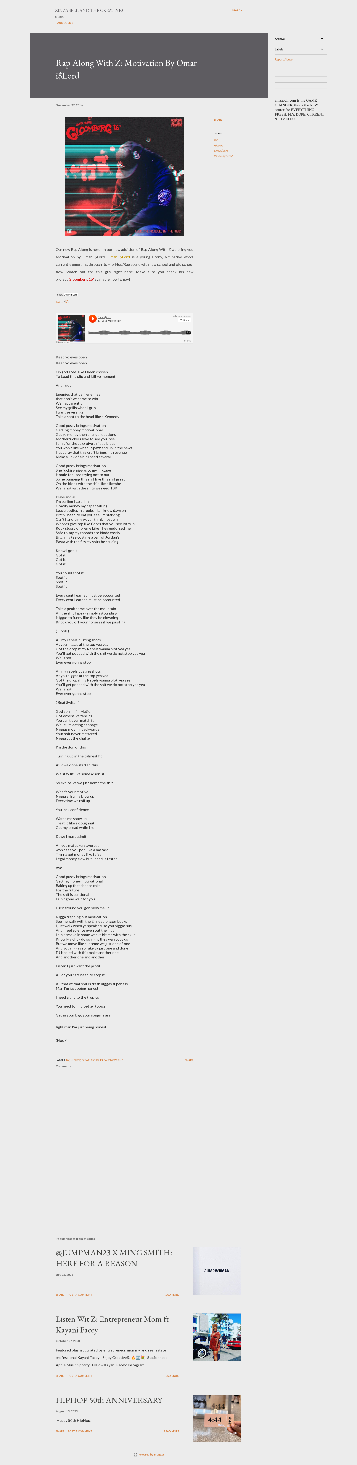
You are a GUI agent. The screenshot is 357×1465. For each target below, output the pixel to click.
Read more (171, 1294)
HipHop (218, 145)
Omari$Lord (221, 150)
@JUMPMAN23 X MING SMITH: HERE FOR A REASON (114, 1258)
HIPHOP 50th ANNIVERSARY (109, 1400)
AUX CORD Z (65, 22)
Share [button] (218, 119)
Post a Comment (80, 1294)
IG (67, 301)
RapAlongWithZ (223, 155)
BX (215, 140)
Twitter (60, 302)
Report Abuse (283, 59)
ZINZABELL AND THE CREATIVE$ (89, 10)
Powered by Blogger (151, 1454)
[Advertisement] (118, 1190)
